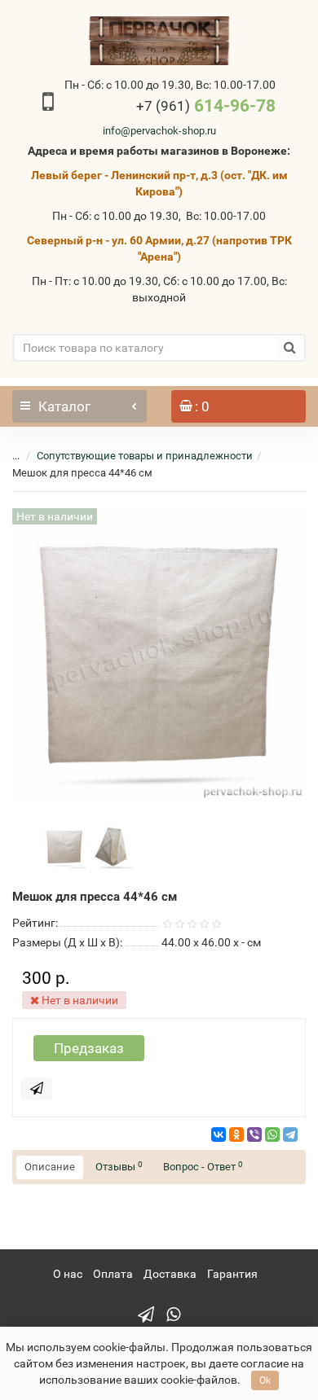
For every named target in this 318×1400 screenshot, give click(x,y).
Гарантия (232, 1273)
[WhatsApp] (272, 1134)
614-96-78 (206, 106)
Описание (49, 1167)
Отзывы (119, 1167)
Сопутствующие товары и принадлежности (145, 456)
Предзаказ (89, 1048)
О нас (67, 1273)
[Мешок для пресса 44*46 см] (64, 846)
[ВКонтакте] (218, 1134)
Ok (265, 1380)
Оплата (113, 1273)
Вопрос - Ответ (203, 1167)
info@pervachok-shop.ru (159, 131)
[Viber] (254, 1134)
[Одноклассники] (236, 1134)
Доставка (170, 1273)
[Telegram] (290, 1134)
